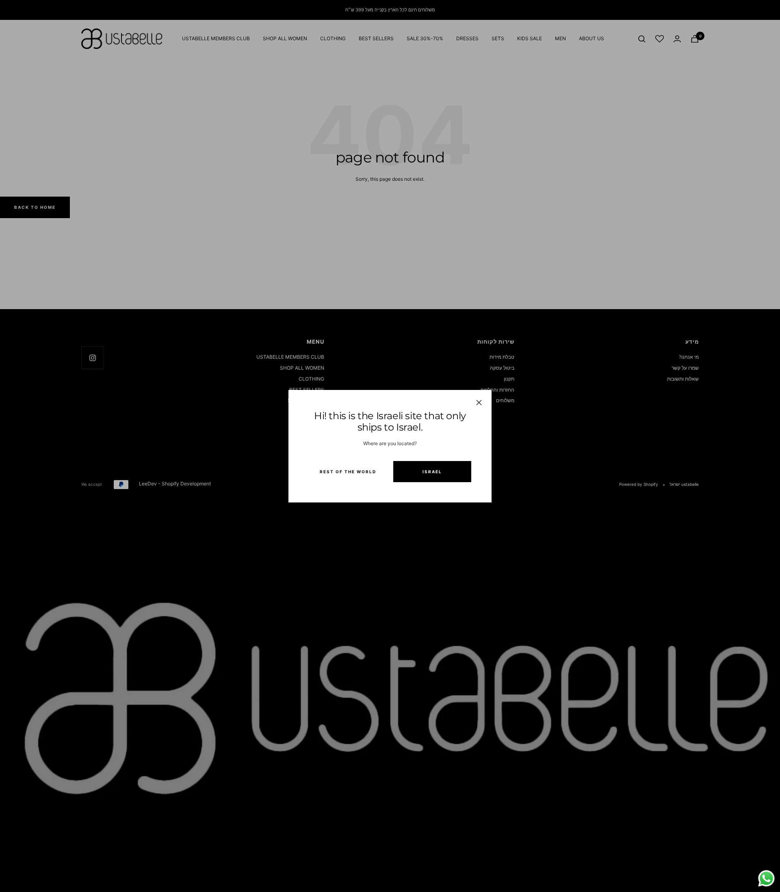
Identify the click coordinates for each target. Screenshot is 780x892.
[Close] (479, 402)
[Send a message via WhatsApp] (766, 878)
